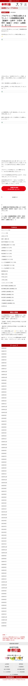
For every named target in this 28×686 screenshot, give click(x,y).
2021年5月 (3, 532)
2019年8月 (3, 593)
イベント (3, 233)
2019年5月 (3, 602)
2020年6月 (3, 564)
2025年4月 (3, 395)
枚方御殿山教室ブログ (6, 244)
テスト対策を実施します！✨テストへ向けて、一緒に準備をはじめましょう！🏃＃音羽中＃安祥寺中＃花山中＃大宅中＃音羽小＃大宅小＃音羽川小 (13, 332)
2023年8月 (3, 453)
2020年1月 (3, 579)
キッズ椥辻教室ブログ (6, 265)
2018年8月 (3, 625)
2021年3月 (3, 538)
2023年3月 (3, 468)
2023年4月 (3, 465)
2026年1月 (3, 368)
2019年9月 (3, 590)
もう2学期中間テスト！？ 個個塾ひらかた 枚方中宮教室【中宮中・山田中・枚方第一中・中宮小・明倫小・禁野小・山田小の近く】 (13, 317)
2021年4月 (3, 535)
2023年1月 (3, 473)
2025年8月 (3, 383)
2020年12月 (4, 546)
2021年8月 (3, 523)
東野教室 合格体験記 (6, 294)
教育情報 (3, 271)
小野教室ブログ (5, 256)
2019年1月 (3, 614)
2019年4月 (3, 605)
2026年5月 (3, 357)
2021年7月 (3, 526)
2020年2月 (3, 576)
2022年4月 (3, 500)
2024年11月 (4, 409)
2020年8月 (3, 558)
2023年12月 (4, 441)
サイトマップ (19, 677)
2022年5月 (3, 497)
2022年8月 (3, 488)
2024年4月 (3, 430)
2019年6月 (3, 599)
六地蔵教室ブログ (5, 259)
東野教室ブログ (5, 250)
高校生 (3, 274)
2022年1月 (3, 509)
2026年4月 (3, 359)
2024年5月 (3, 427)
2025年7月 (3, 386)
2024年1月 (3, 438)
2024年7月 (3, 421)
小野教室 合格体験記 (6, 300)
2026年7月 (3, 351)
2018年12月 (4, 617)
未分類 (3, 306)
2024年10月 (4, 412)
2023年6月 (3, 459)
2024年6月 (3, 424)
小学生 (3, 279)
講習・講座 (4, 239)
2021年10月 (4, 517)
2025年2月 (3, 400)
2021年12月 (4, 511)
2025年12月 (4, 371)
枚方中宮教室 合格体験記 (7, 285)
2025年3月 (3, 397)
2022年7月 (3, 491)
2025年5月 (3, 392)
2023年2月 (3, 471)
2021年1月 (3, 544)
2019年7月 (3, 596)
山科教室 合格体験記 (6, 291)
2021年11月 (4, 514)
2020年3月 (3, 573)
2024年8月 (3, 418)
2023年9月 (3, 450)
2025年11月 (4, 374)
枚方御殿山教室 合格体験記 (8, 288)
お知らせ (3, 236)
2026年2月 (3, 365)
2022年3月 (3, 503)
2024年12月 (4, 406)
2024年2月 (3, 435)
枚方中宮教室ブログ (6, 241)
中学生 (3, 277)
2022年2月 (3, 506)
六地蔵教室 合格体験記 (6, 303)
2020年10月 (4, 552)
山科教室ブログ (5, 247)
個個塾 (10, 1)
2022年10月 (4, 482)
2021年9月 (3, 520)
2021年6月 (3, 529)
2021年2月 (3, 541)
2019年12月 (4, 582)
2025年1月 (3, 403)
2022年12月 (4, 476)
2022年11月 (4, 479)
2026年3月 (3, 362)
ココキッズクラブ (15, 1)
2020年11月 (4, 549)
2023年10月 (4, 447)
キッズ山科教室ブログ (6, 268)
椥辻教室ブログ (5, 12)
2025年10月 (4, 377)
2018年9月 (3, 622)
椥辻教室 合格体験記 (6, 297)
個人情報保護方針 (10, 677)
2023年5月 (3, 462)
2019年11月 (4, 585)
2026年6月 (3, 354)
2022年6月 (3, 494)
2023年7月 (3, 456)
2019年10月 (4, 587)
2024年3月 (3, 433)
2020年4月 (3, 570)
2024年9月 (3, 415)
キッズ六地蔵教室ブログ (7, 262)
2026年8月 (3, 348)
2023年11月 (4, 444)
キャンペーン (4, 230)
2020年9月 (3, 555)
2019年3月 (3, 608)
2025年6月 (3, 389)
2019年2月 (3, 611)
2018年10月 (4, 620)
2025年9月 (3, 380)
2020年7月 (3, 561)
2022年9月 (3, 485)
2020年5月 (3, 567)
